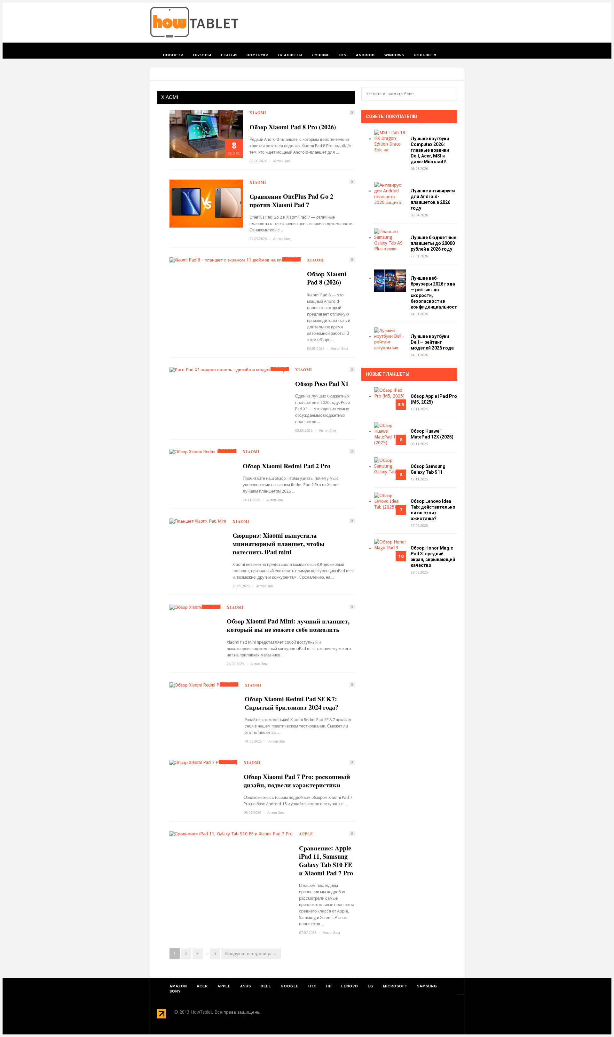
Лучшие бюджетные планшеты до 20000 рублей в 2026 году (433, 243)
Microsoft (395, 986)
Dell (266, 986)
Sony (175, 991)
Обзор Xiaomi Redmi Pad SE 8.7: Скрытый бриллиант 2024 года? (291, 703)
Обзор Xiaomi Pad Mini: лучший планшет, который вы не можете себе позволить (288, 625)
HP (329, 986)
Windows (394, 55)
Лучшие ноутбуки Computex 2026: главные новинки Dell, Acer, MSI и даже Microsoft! (430, 150)
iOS (342, 55)
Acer (202, 986)
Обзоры (202, 55)
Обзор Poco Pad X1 (322, 384)
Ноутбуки (258, 55)
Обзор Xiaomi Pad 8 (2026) (326, 278)
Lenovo (349, 986)
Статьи (229, 55)
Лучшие (321, 55)
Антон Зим (281, 161)
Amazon (178, 986)
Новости (173, 55)
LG (371, 986)
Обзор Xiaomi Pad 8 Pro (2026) (292, 127)
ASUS (245, 986)
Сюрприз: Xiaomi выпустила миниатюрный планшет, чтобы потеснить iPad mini (278, 543)
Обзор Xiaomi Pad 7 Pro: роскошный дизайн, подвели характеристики (297, 781)
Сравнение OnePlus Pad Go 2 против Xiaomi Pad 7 (291, 200)
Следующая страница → (251, 953)
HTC (312, 986)
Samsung (427, 986)
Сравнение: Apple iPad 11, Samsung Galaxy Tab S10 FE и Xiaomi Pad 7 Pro (326, 860)
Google (290, 986)
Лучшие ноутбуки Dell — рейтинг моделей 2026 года (432, 342)
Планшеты (290, 55)
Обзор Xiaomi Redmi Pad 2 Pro (286, 466)
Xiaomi (257, 113)
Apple (306, 834)
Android (365, 55)
